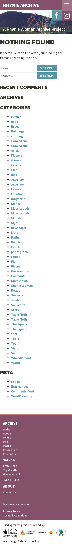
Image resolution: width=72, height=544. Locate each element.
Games (16, 160)
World (15, 362)
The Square (19, 324)
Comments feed (22, 391)
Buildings (17, 131)
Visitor (16, 348)
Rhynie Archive (21, 5)
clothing (17, 136)
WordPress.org (21, 396)
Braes (15, 126)
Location (17, 194)
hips (14, 174)
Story (15, 309)
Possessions (20, 271)
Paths (15, 237)
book (14, 121)
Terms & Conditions (15, 515)
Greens (16, 165)
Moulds (16, 218)
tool (14, 333)
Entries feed (20, 386)
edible (15, 150)
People (15, 242)
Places (15, 266)
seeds (15, 300)
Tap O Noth (10, 470)
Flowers (16, 155)
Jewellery (17, 179)
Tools (15, 338)
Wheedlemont (21, 357)
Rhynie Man (19, 280)
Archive (10, 423)
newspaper (18, 227)
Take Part (12, 480)
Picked (15, 256)
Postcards (18, 276)
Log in (15, 381)
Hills (14, 169)
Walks (9, 460)
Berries (16, 116)
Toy (13, 343)
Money (16, 203)
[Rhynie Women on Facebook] (57, 15)
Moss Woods (20, 208)
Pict (14, 261)
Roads (15, 290)
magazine (18, 198)
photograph (19, 251)
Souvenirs (18, 304)
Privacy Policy (11, 511)
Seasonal (17, 295)
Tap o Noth (19, 314)
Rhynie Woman (22, 285)
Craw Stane (19, 140)
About (9, 486)
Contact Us (10, 492)
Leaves (16, 189)
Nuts (14, 232)
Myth (15, 222)
